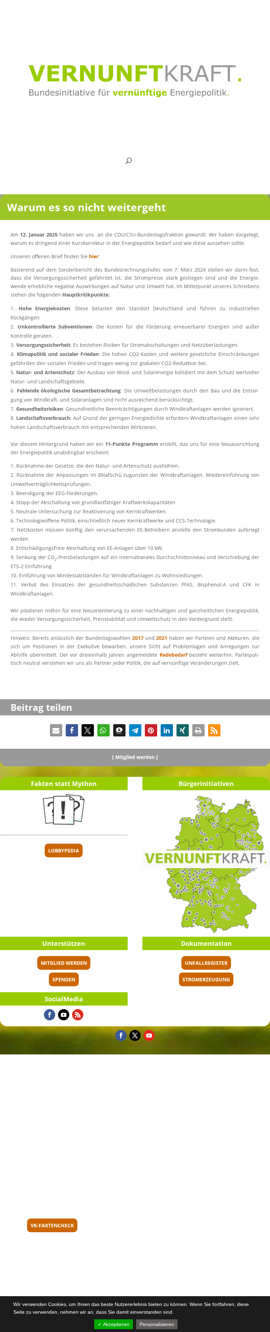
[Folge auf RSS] (77, 1014)
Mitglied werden (64, 963)
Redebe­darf (173, 654)
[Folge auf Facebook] (49, 1014)
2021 (161, 638)
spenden (63, 979)
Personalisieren (157, 1324)
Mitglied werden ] (136, 757)
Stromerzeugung (206, 979)
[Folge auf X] (135, 1035)
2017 (137, 638)
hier (93, 256)
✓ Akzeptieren (113, 1324)
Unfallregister (206, 963)
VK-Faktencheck (52, 1225)
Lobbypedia (63, 850)
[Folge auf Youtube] (63, 1014)
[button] (56, 730)
